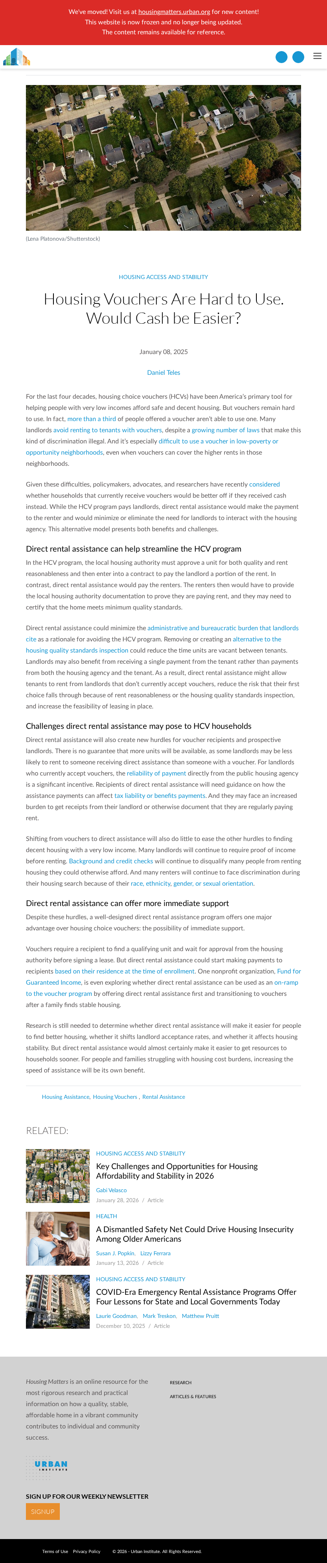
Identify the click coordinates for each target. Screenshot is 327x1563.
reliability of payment (156, 773)
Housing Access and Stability (163, 277)
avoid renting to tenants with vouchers (107, 430)
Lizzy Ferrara (155, 1253)
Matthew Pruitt (200, 1316)
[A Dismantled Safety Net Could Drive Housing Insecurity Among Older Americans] (58, 1239)
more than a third (91, 419)
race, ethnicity (150, 883)
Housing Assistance (65, 1097)
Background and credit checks (111, 861)
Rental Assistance (163, 1097)
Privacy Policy (86, 1551)
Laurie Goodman (116, 1316)
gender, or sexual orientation (213, 883)
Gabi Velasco (111, 1190)
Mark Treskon (159, 1316)
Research (180, 1383)
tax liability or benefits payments (159, 796)
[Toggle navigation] (317, 57)
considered (264, 484)
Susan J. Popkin (115, 1253)
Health (106, 1216)
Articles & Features (193, 1397)
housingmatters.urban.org (174, 12)
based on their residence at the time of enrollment (125, 971)
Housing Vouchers (116, 1097)
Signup (43, 1512)
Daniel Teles (163, 373)
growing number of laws (226, 430)
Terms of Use (55, 1551)
